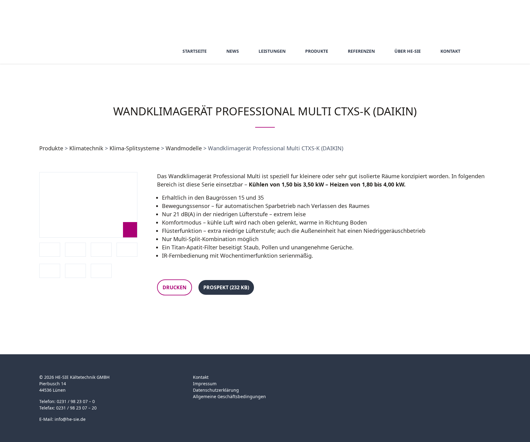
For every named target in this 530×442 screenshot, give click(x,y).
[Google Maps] (362, 381)
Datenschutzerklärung (216, 390)
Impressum (205, 383)
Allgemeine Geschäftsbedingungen (229, 396)
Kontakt (201, 377)
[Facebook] (350, 381)
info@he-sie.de (70, 419)
